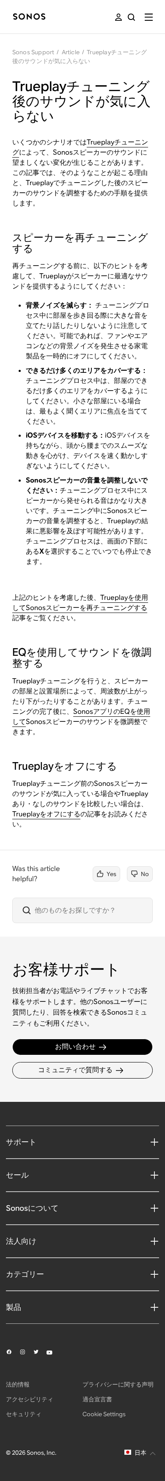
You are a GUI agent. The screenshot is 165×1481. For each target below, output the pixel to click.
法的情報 (18, 1384)
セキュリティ (23, 1414)
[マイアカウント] (118, 17)
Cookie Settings (104, 1414)
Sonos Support (33, 52)
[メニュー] (149, 17)
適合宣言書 (97, 1399)
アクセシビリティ (29, 1399)
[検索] (131, 17)
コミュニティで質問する (75, 1069)
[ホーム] (29, 17)
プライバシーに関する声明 (118, 1384)
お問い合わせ (75, 1046)
